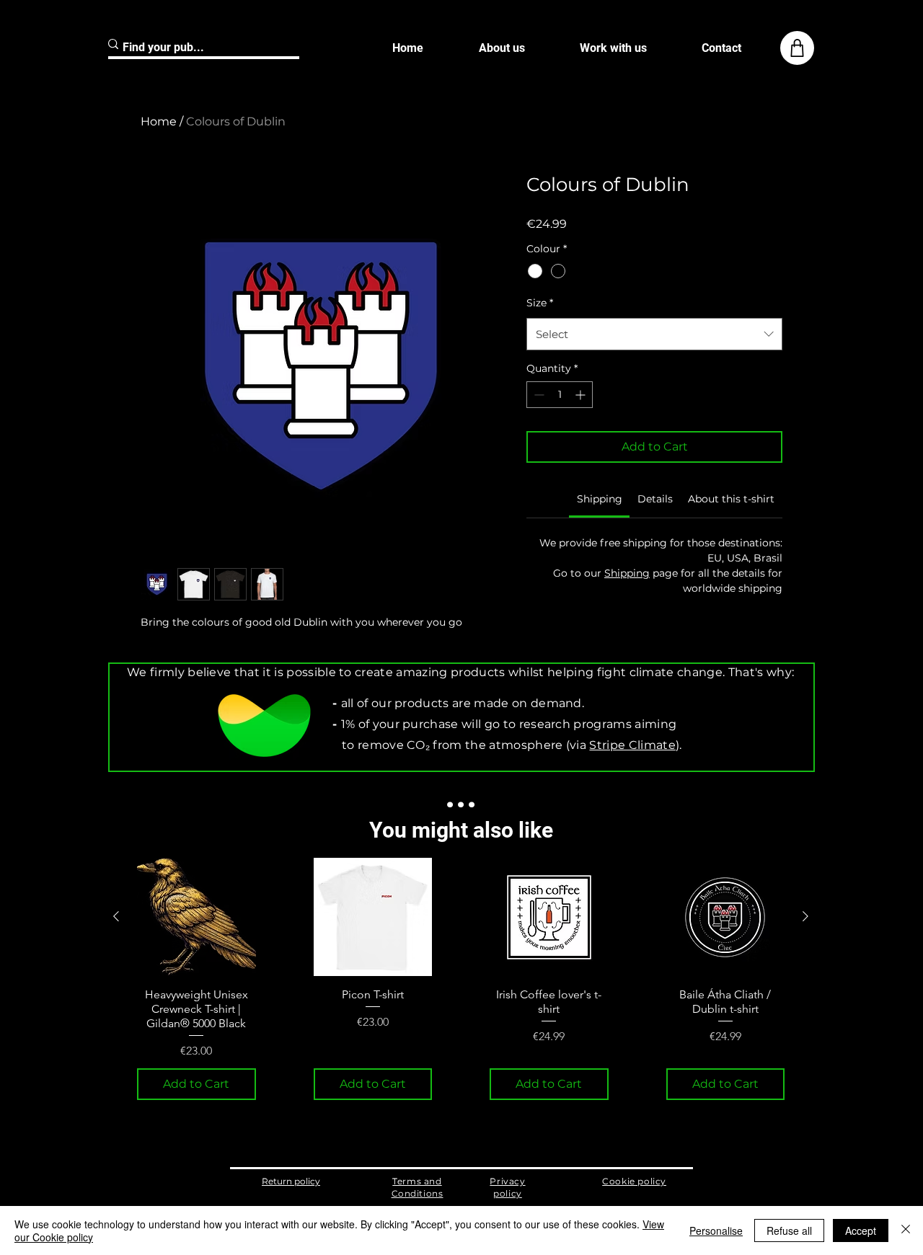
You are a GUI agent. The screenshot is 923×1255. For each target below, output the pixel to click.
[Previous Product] (116, 916)
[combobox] (654, 334)
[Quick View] (196, 917)
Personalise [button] (716, 1230)
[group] (460, 979)
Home (159, 121)
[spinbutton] (560, 394)
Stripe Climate (632, 745)
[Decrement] (538, 394)
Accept (860, 1230)
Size (539, 302)
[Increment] (582, 394)
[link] (599, 498)
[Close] (905, 1230)
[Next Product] (805, 916)
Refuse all (789, 1230)
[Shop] (797, 48)
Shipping (627, 573)
